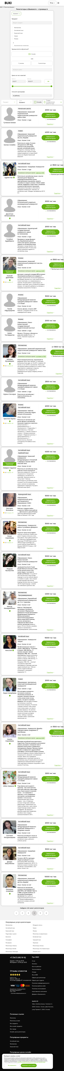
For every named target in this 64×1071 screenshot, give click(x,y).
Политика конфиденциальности (18, 993)
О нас (33, 961)
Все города (13, 1029)
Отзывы (34, 972)
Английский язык (18, 30)
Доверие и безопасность (38, 994)
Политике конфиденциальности (24, 1062)
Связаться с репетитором (50, 115)
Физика (16, 38)
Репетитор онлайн (15, 1020)
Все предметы (14, 1023)
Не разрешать (12, 1065)
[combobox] (13, 69)
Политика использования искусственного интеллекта (39, 990)
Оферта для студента (38, 980)
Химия (16, 36)
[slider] (12, 86)
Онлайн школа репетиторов (17, 1031)
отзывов (18, 980)
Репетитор (13, 1018)
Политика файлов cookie (39, 986)
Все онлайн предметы (16, 1026)
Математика (17, 27)
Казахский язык (18, 33)
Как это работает (36, 966)
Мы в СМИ (35, 974)
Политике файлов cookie (39, 1062)
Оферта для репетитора (38, 977)
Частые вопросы (36, 969)
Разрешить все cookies (29, 1065)
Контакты (34, 963)
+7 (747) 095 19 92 (18, 958)
